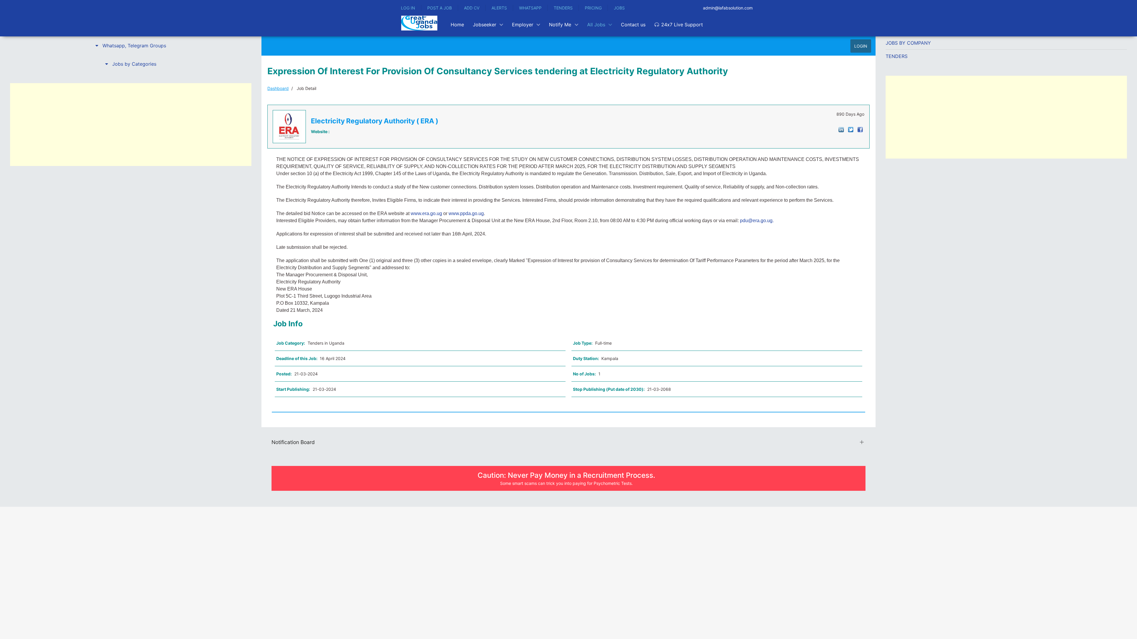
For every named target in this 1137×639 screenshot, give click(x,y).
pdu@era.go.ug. (757, 220)
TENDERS (563, 7)
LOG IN (408, 7)
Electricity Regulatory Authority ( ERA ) (374, 121)
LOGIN (860, 46)
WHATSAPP (530, 7)
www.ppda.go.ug (466, 213)
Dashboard (278, 88)
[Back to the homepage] (419, 23)
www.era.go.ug (426, 213)
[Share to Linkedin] (841, 129)
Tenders (897, 56)
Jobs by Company (908, 43)
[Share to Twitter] (850, 129)
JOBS (619, 7)
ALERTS (499, 7)
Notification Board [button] (293, 442)
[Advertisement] (130, 124)
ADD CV (471, 7)
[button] (130, 45)
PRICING (593, 7)
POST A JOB (439, 7)
